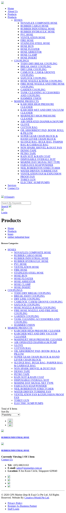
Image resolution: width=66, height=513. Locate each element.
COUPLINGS (21, 60)
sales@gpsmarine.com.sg (29, 468)
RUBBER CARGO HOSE (35, 25)
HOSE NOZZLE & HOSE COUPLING (41, 81)
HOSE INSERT (29, 57)
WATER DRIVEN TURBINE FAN (39, 170)
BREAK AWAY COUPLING (36, 66)
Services (12, 185)
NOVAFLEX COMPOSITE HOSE (39, 23)
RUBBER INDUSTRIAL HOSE (38, 28)
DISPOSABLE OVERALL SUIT (38, 159)
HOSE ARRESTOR (31, 52)
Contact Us (13, 188)
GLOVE (25, 124)
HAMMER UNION (31, 98)
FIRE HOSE (27, 40)
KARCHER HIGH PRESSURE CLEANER (37, 330)
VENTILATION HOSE (33, 37)
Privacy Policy (15, 503)
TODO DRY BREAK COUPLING (39, 63)
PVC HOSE (27, 34)
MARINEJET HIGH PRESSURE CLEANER (38, 339)
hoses (10, 234)
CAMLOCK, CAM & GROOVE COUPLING (38, 301)
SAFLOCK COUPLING (33, 78)
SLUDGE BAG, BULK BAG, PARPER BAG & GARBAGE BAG (42, 143)
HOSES (18, 20)
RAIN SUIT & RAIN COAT (35, 156)
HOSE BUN (27, 46)
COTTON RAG (29, 127)
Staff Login (13, 509)
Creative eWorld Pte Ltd (36, 497)
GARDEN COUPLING (33, 89)
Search (4, 206)
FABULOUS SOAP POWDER (37, 165)
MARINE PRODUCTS (26, 101)
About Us (13, 11)
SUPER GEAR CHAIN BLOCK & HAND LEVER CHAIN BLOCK (39, 137)
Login (4, 212)
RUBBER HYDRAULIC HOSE (38, 31)
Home (11, 8)
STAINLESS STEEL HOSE (35, 43)
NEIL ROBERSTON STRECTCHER (40, 168)
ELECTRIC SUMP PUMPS (35, 182)
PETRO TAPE (28, 153)
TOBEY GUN (28, 179)
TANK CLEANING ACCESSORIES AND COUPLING (40, 94)
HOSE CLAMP (29, 54)
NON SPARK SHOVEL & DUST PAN (41, 147)
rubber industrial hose (18, 237)
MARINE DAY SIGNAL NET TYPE (40, 162)
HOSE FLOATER (30, 49)
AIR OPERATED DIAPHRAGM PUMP (42, 121)
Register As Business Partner (22, 506)
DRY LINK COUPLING (34, 69)
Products (12, 14)
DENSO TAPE (28, 150)
